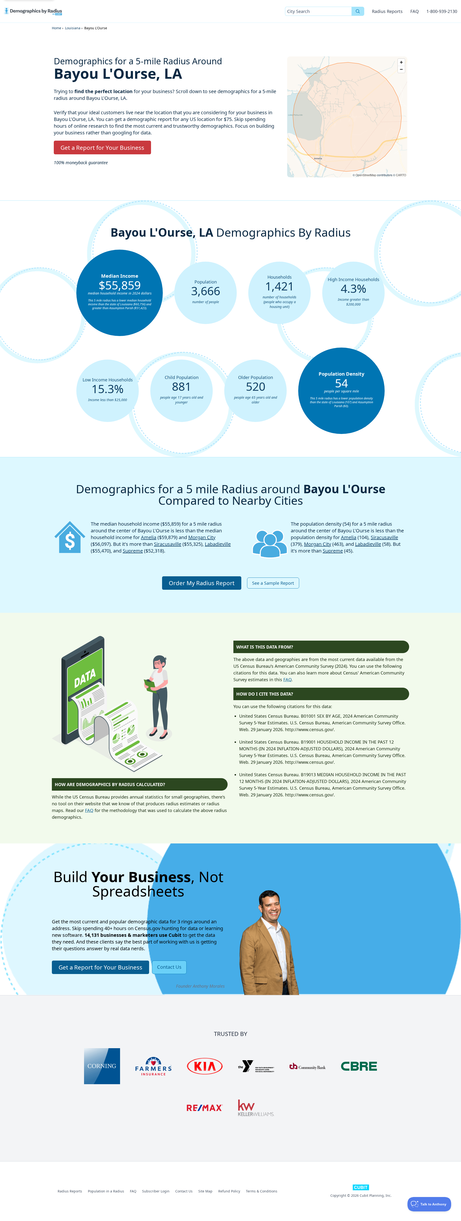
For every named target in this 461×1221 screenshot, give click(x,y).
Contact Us (184, 1191)
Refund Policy (229, 1191)
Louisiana (72, 28)
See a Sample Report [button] (273, 583)
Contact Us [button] (169, 967)
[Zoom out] (401, 69)
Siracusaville (167, 544)
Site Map (205, 1191)
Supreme (133, 550)
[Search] (358, 11)
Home (56, 28)
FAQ (414, 11)
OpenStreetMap (366, 175)
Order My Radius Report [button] (202, 583)
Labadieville (218, 544)
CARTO (401, 175)
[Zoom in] (401, 62)
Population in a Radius (106, 1191)
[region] (347, 116)
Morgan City (201, 537)
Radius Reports (387, 11)
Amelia (148, 537)
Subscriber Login (156, 1191)
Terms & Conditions (261, 1191)
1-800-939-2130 (441, 11)
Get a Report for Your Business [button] (102, 147)
